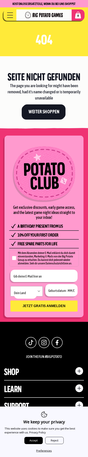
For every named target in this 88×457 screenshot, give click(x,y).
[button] (78, 15)
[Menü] (10, 15)
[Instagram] (44, 342)
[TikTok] (30, 342)
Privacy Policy (37, 432)
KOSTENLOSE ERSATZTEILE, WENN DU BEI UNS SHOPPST (44, 4)
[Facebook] (57, 342)
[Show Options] (39, 291)
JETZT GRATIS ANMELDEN (44, 306)
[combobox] (25, 292)
